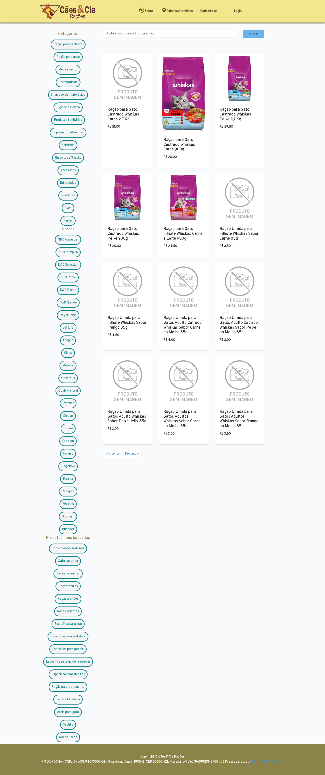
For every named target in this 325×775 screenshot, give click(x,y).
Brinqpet (68, 529)
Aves (68, 208)
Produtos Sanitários (68, 120)
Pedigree (68, 491)
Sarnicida (68, 145)
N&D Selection (68, 265)
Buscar (253, 34)
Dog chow (68, 466)
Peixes (68, 221)
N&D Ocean (68, 290)
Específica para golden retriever (68, 662)
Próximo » (132, 454)
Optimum (68, 517)
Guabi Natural (68, 391)
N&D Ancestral (68, 240)
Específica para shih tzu (68, 674)
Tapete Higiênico (68, 699)
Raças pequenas (68, 574)
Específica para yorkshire (68, 637)
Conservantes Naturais (68, 548)
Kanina (68, 479)
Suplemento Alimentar (68, 133)
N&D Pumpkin (68, 252)
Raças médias (68, 586)
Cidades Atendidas (179, 11)
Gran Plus (68, 378)
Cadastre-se (209, 11)
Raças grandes (67, 599)
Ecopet (68, 340)
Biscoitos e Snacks (68, 158)
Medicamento (68, 70)
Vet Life (68, 328)
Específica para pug (68, 624)
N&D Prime (68, 277)
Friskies (68, 454)
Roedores (68, 195)
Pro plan (68, 441)
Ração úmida (68, 737)
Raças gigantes (68, 611)
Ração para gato (68, 57)
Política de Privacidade (268, 762)
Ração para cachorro (68, 44)
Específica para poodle (68, 649)
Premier (68, 403)
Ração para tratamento (68, 687)
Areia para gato (68, 712)
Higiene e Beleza (68, 107)
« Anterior (112, 454)
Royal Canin (68, 315)
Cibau (68, 353)
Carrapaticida (68, 82)
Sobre (148, 11)
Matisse (68, 366)
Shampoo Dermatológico (68, 95)
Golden (68, 416)
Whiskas (68, 504)
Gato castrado (68, 561)
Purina (68, 428)
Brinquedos (68, 183)
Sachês (68, 725)
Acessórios (68, 170)
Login (238, 11)
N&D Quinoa (68, 303)
